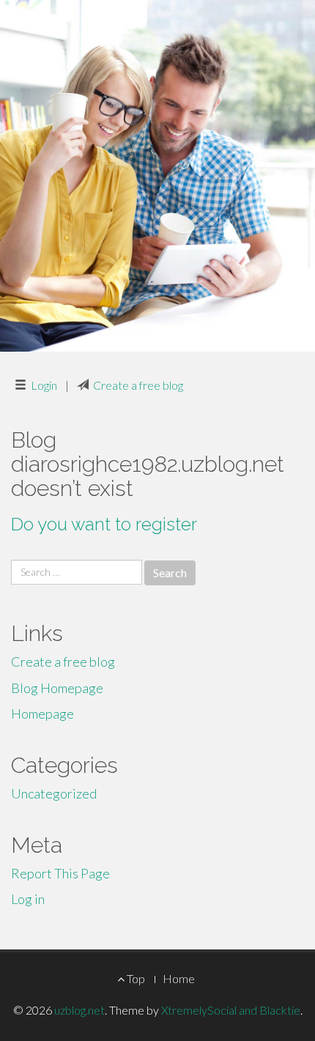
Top (135, 978)
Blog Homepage (57, 688)
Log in (28, 899)
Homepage (42, 713)
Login (44, 385)
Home (179, 978)
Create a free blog (138, 385)
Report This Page (60, 873)
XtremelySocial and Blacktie (230, 1010)
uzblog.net (79, 1010)
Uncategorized (54, 793)
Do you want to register (104, 524)
